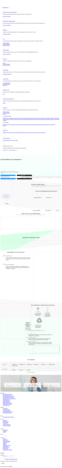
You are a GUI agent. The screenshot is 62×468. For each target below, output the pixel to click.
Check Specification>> (31, 372)
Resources (2, 393)
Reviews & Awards (6, 441)
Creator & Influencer (7, 445)
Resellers (4, 443)
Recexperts (5, 107)
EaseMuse (5, 431)
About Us (5, 438)
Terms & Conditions (7, 425)
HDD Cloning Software (7, 404)
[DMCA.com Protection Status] (11, 459)
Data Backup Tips (6, 399)
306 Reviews (27, 388)
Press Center (5, 439)
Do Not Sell (5, 423)
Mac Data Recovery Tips (7, 395)
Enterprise (9, 74)
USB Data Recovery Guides (8, 397)
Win (3, 94)
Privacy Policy (5, 422)
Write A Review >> (33, 388)
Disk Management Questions (8, 417)
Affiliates (4, 444)
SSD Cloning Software (7, 403)
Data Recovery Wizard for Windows (10, 12)
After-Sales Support (6, 410)
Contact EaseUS (6, 442)
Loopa (4, 432)
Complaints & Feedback (7, 449)
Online (7, 43)
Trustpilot (2, 452)
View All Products (6, 44)
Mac (5, 111)
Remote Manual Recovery (8, 411)
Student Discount (6, 447)
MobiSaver (5, 30)
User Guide (26, 177)
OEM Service (5, 446)
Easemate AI (5, 429)
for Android (8, 34)
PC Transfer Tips (6, 405)
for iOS (4, 34)
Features (15, 177)
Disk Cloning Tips (6, 401)
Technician (8, 16)
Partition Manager (6, 45)
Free (4, 16)
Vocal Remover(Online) (7, 98)
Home (4, 63)
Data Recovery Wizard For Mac (9, 21)
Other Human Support (7, 412)
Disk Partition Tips (6, 400)
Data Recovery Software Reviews (9, 398)
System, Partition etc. (13, 150)
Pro (5, 16)
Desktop (4, 43)
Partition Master (6, 50)
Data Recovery (6, 7)
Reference (38, 177)
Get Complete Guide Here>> (31, 353)
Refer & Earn (5, 448)
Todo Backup (5, 70)
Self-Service (5, 408)
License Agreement (6, 424)
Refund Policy (5, 421)
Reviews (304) (49, 177)
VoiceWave (5, 89)
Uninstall (4, 420)
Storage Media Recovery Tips (8, 396)
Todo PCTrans (5, 78)
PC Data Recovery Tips (7, 394)
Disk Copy (5, 58)
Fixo (4, 38)
